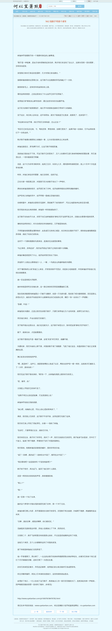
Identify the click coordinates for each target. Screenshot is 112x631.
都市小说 (40, 11)
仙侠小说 (32, 11)
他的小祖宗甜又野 (49, 28)
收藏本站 (26, 1)
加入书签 (74, 612)
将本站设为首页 (17, 1)
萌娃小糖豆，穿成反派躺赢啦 (74, 619)
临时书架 (79, 11)
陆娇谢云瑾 (38, 26)
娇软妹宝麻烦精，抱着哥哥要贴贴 (80, 621)
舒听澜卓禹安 (77, 26)
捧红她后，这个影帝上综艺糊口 (59, 619)
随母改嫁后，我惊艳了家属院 (43, 621)
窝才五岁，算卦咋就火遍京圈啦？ (28, 621)
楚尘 (56, 28)
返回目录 (49, 612)
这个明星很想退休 (59, 26)
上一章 (36, 612)
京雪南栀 (91, 621)
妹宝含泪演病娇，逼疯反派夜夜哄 (63, 621)
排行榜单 (87, 11)
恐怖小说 (71, 11)
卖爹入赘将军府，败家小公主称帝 (90, 619)
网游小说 (55, 11)
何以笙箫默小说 (28, 6)
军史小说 (48, 11)
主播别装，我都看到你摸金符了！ (30, 16)
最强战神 (67, 26)
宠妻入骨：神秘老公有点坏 (78, 28)
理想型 (52, 621)
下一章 (62, 612)
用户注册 (95, 1)
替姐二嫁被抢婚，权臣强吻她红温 (43, 619)
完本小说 (94, 11)
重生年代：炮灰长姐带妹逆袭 (64, 28)
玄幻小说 (24, 11)
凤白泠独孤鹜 (45, 26)
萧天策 (71, 26)
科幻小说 (63, 11)
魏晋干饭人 (51, 26)
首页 (17, 11)
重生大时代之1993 (86, 26)
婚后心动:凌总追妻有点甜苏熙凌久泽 (35, 28)
